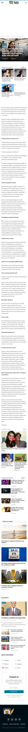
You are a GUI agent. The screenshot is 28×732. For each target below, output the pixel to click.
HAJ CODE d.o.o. (22, 727)
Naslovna (5, 724)
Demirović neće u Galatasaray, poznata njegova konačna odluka (18, 647)
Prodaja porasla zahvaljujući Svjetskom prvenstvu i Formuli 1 (12, 586)
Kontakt (23, 724)
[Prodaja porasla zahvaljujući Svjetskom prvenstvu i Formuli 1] (14, 577)
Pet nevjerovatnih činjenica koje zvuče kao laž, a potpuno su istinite (13, 564)
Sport (3, 602)
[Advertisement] (14, 20)
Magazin (4, 45)
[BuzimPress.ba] (14, 2)
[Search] (26, 2)
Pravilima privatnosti (16, 696)
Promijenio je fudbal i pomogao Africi (13, 618)
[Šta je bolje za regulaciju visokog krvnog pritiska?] (14, 532)
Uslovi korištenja (14, 724)
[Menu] (2, 2)
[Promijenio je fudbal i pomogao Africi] (14, 609)
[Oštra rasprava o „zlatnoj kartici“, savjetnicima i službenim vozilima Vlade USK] (5, 639)
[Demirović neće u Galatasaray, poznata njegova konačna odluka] (5, 647)
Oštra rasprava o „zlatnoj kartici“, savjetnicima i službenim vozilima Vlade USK (18, 639)
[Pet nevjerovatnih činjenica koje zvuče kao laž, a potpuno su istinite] (14, 554)
